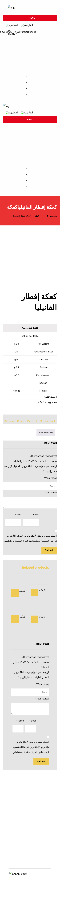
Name (17, 514)
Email (35, 514)
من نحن (45, 848)
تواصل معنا (16, 853)
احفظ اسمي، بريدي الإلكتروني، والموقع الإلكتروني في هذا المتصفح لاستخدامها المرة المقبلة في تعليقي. (30, 538)
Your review (50, 492)
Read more (34, 592)
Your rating (50, 478)
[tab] (45, 432)
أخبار (13, 848)
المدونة (28, 848)
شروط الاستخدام (30, 890)
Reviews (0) (46, 432)
